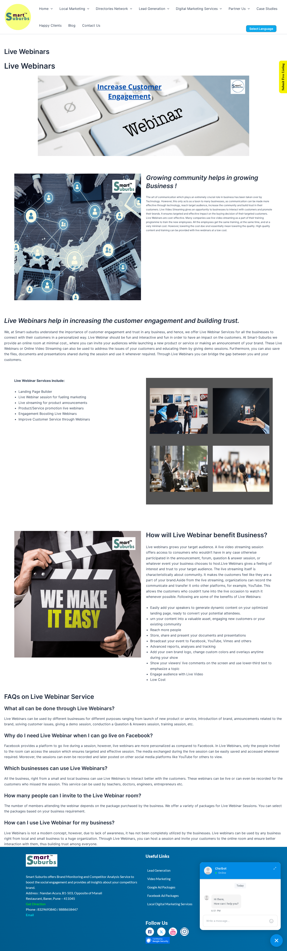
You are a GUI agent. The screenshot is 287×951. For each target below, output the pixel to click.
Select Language (261, 28)
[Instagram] (184, 931)
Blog (71, 25)
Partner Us (237, 9)
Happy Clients (50, 25)
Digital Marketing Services (197, 9)
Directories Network (112, 9)
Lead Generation (152, 9)
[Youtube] (173, 931)
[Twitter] (161, 931)
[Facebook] (150, 931)
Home (44, 9)
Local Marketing (72, 9)
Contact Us (91, 25)
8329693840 (46, 909)
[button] (51, 8)
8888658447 (68, 909)
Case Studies (267, 9)
